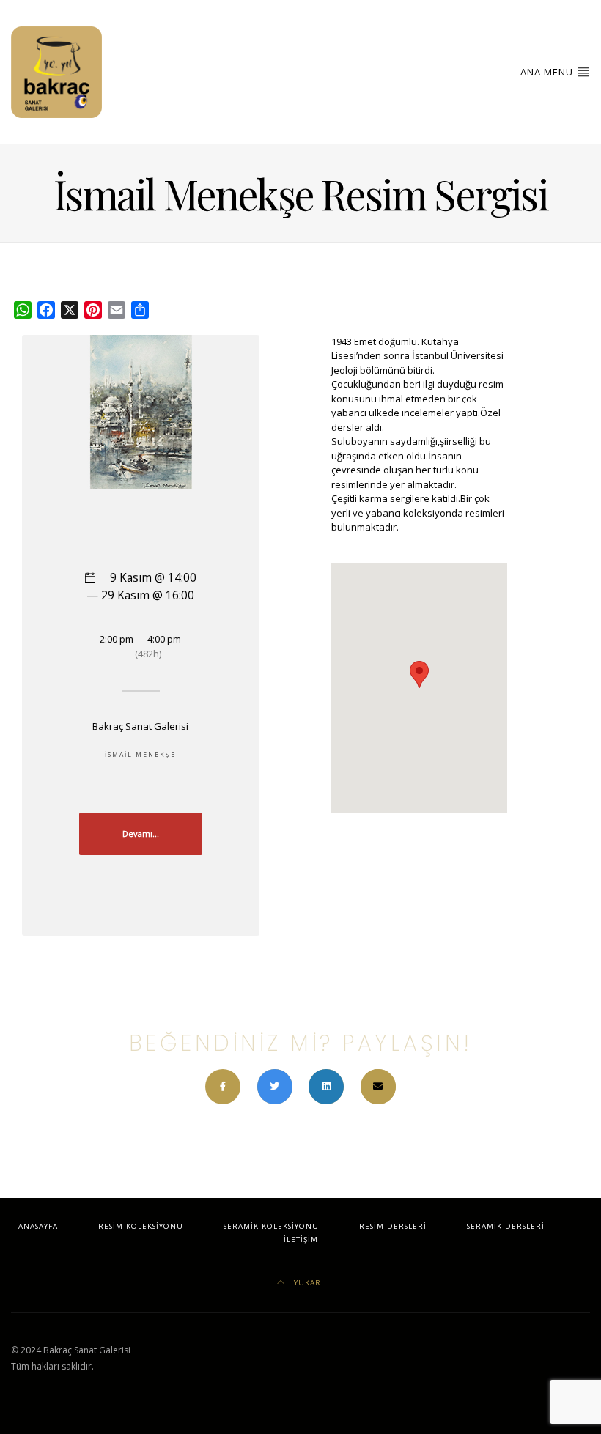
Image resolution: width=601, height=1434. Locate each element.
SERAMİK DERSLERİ (506, 1226)
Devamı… (140, 833)
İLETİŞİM (301, 1239)
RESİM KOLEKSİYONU (140, 1226)
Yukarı (307, 1282)
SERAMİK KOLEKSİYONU (271, 1226)
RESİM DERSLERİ (393, 1226)
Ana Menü (548, 71)
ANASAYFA (38, 1226)
